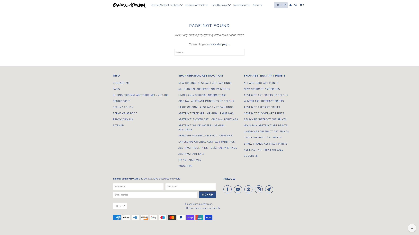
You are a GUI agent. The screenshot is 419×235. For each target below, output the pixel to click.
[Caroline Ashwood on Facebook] (228, 189)
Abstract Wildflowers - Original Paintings (202, 127)
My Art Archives (189, 160)
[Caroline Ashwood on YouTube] (239, 189)
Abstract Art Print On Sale (263, 150)
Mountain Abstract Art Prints (266, 125)
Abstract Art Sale (191, 154)
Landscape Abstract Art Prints (266, 131)
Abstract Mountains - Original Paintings (207, 148)
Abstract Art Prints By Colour (266, 95)
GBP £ (118, 206)
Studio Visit (121, 101)
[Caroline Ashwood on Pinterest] (249, 189)
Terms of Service (125, 113)
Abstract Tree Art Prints (262, 107)
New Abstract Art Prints (262, 89)
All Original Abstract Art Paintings (204, 89)
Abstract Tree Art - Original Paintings (206, 113)
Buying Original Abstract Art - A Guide (140, 95)
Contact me (121, 83)
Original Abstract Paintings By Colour (206, 101)
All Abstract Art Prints (261, 83)
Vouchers (185, 166)
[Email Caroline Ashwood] (270, 189)
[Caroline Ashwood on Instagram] (259, 189)
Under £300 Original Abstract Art (202, 95)
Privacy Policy (123, 119)
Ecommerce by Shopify (207, 208)
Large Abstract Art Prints (263, 137)
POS (187, 208)
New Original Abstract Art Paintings (205, 83)
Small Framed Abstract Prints (265, 143)
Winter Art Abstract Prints (264, 101)
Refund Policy (123, 107)
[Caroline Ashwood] (129, 5)
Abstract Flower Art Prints (264, 113)
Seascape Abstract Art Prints (265, 119)
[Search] (296, 5)
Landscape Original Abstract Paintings (206, 142)
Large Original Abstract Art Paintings (206, 107)
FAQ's (116, 89)
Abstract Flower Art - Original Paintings (208, 119)
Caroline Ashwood (202, 204)
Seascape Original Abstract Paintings (205, 135)
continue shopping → (218, 44)
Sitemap (118, 125)
